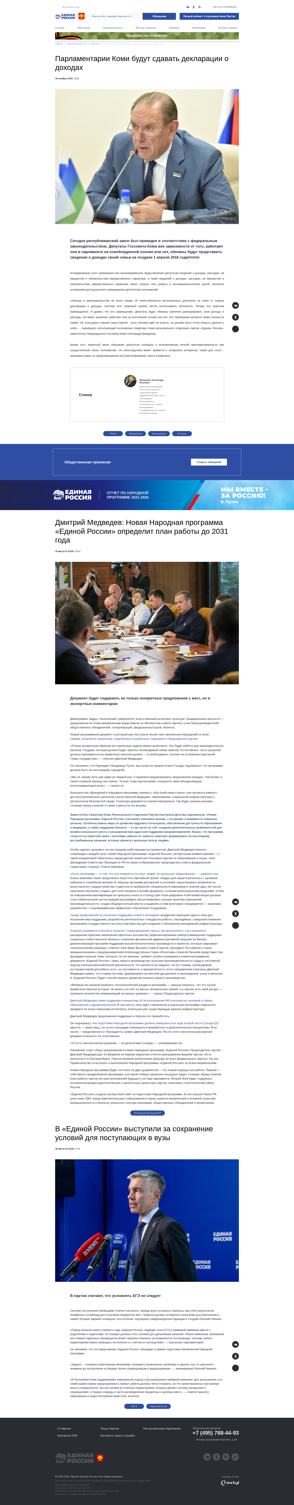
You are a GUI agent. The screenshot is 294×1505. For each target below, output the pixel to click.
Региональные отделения (162, 1428)
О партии (59, 27)
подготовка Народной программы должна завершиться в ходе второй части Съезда (155, 1023)
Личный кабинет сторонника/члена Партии (209, 16)
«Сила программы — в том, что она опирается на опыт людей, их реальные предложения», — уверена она (144, 873)
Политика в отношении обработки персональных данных (87, 1491)
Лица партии (83, 27)
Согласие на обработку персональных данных (80, 1494)
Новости (94, 44)
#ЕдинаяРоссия (158, 1406)
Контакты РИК (67, 1435)
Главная (59, 44)
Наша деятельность (113, 27)
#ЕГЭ (134, 1406)
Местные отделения (146, 27)
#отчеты (182, 433)
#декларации (159, 433)
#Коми (113, 433)
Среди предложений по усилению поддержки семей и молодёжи (114, 915)
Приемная (174, 27)
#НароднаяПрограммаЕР (147, 1113)
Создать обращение (209, 462)
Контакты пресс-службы (117, 1435)
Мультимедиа (199, 27)
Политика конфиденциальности (72, 1488)
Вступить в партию (228, 27)
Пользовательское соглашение (72, 1485)
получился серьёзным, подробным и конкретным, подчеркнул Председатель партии (140, 738)
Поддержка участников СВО (147, 35)
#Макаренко (135, 433)
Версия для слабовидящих (225, 7)
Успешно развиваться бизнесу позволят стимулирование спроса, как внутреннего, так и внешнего (138, 930)
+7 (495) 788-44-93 (215, 1433)
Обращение (159, 16)
